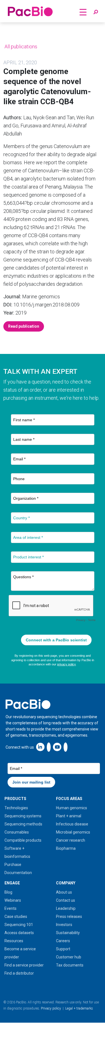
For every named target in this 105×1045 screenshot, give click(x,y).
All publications (20, 46)
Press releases (69, 916)
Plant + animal (68, 816)
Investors (64, 924)
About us (64, 892)
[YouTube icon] (57, 747)
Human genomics (71, 808)
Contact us (65, 900)
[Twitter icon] (49, 747)
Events (10, 908)
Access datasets (19, 932)
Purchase (12, 864)
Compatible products (22, 840)
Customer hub (68, 957)
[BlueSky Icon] (65, 747)
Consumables (16, 832)
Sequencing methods (23, 824)
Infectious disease (72, 824)
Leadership (66, 908)
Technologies (16, 808)
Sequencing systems (22, 816)
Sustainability (68, 932)
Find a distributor (19, 973)
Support (63, 949)
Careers (63, 941)
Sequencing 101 (18, 924)
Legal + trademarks (79, 1008)
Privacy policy (51, 1008)
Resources (13, 941)
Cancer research (70, 840)
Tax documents (69, 965)
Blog (8, 892)
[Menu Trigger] (83, 12)
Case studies (15, 916)
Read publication (23, 326)
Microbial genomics (73, 832)
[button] (96, 12)
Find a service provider (24, 965)
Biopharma (66, 848)
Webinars (12, 900)
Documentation (18, 872)
